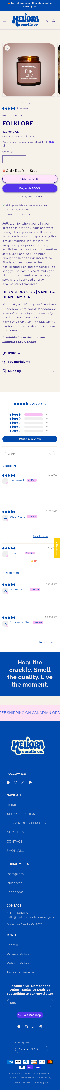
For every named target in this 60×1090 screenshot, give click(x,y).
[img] (9, 475)
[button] (5, 20)
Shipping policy (42, 1083)
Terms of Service (20, 972)
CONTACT (14, 841)
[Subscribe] (49, 1003)
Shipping (6, 136)
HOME (12, 805)
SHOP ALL (15, 851)
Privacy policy (44, 1078)
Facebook (15, 892)
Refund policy (27, 1078)
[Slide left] (22, 103)
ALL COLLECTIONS (22, 814)
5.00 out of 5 (38, 403)
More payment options (30, 196)
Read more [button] (40, 536)
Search (12, 945)
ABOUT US (15, 832)
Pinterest (14, 883)
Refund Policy (18, 963)
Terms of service (22, 1083)
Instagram (15, 874)
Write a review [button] (30, 439)
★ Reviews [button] (56, 548)
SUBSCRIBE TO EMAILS (26, 823)
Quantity (7, 151)
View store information (20, 214)
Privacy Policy (18, 954)
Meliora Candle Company (27, 1073)
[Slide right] (37, 103)
